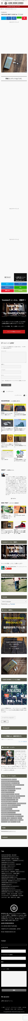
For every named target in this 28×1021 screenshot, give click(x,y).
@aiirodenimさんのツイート (8, 831)
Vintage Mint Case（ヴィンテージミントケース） (11, 814)
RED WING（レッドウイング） (14, 805)
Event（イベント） (11, 790)
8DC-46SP (14, 779)
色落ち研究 (7, 1009)
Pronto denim (4, 805)
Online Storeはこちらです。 (15, 6)
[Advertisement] (14, 37)
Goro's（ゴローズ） (5, 796)
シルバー (20, 818)
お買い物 (24, 1007)
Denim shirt (18, 788)
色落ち (18, 821)
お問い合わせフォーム (7, 1000)
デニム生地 (21, 819)
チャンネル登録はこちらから (14, 331)
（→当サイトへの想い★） (9, 770)
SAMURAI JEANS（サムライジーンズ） (9, 807)
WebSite (14, 498)
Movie (12, 1009)
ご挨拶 (3, 1007)
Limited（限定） (16, 797)
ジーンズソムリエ (5, 819)
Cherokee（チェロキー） (6, 784)
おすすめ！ (4, 818)
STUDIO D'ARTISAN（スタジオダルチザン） (10, 810)
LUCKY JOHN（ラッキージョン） (8, 799)
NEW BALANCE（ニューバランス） (9, 803)
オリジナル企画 (14, 818)
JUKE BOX (12, 796)
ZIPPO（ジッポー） (19, 816)
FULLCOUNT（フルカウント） (8, 794)
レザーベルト (4, 821)
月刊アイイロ (13, 821)
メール (3, 369)
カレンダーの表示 (22, 741)
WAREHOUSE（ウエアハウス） (8, 816)
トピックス (8, 1007)
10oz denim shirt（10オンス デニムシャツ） (10, 781)
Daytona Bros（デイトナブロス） (8, 786)
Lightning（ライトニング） (7, 797)
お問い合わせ (20, 1009)
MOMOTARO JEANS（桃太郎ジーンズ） (9, 801)
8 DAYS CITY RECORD (6, 779)
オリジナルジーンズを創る (16, 1007)
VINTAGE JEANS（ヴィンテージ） (8, 812)
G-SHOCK (17, 794)
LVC (17, 799)
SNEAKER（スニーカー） (7, 808)
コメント (3, 351)
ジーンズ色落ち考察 (13, 819)
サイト (2, 375)
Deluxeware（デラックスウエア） (8, 788)
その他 (8, 818)
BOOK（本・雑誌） (15, 783)
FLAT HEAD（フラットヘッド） (8, 792)
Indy (7, 474)
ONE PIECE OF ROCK (21, 803)
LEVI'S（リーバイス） (20, 796)
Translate (12, 604)
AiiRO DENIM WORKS (6, 783)
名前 (2, 364)
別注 (9, 821)
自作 (15, 1009)
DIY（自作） (4, 790)
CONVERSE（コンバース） (18, 784)
